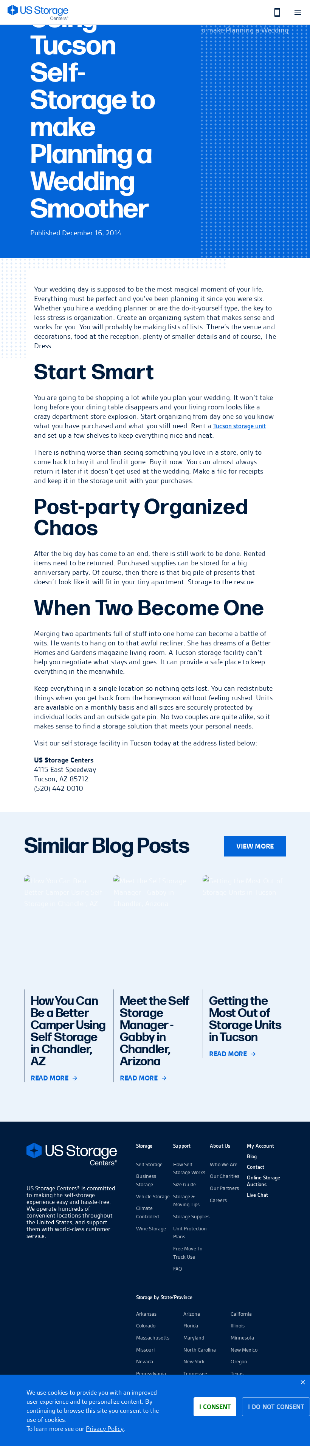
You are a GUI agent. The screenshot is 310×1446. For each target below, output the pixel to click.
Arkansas (146, 1313)
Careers (218, 1200)
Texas (237, 1373)
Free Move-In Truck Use (188, 1252)
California (241, 1313)
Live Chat (257, 1194)
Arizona (191, 1313)
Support (182, 1145)
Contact (255, 1167)
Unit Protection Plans (190, 1232)
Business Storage (146, 1180)
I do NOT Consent (276, 1407)
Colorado (145, 1325)
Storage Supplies (191, 1216)
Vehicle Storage (153, 1196)
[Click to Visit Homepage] (38, 12)
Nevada (144, 1361)
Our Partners (224, 1188)
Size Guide (184, 1184)
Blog (252, 1156)
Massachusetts (152, 1337)
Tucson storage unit (239, 426)
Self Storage (149, 1164)
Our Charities (224, 1176)
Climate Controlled (147, 1212)
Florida (190, 1325)
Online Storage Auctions (263, 1181)
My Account (260, 1145)
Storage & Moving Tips (186, 1200)
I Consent (215, 1407)
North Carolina (199, 1349)
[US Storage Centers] (71, 1155)
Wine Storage (151, 1228)
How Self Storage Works (189, 1168)
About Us (220, 1145)
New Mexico (244, 1349)
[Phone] (273, 12)
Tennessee (195, 1373)
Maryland (193, 1337)
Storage (144, 1145)
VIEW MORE (255, 846)
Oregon (239, 1361)
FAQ (177, 1268)
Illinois (238, 1325)
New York (194, 1361)
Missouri (145, 1349)
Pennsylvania (151, 1373)
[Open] (297, 12)
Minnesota (242, 1337)
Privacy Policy (105, 1428)
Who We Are (223, 1164)
